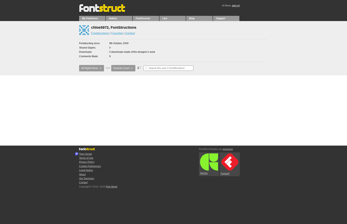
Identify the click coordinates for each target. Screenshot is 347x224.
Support (220, 18)
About (82, 174)
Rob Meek (111, 186)
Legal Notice (86, 170)
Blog (191, 18)
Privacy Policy (86, 162)
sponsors (228, 149)
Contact (130, 33)
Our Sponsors (86, 178)
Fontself (225, 173)
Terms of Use (86, 158)
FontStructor (143, 18)
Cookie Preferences (90, 166)
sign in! (236, 5)
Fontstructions (100, 33)
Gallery (113, 18)
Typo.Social (85, 154)
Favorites (117, 33)
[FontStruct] (106, 11)
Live (164, 18)
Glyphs (204, 173)
